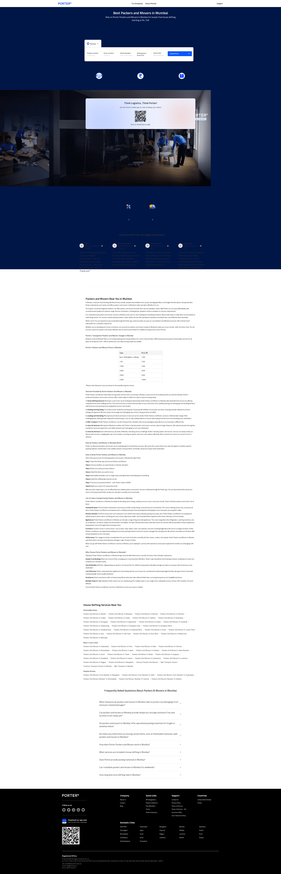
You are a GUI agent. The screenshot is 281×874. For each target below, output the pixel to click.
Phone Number (125, 53)
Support (220, 3)
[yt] (83, 810)
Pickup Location (92, 53)
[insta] (73, 810)
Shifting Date (141, 53)
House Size (157, 53)
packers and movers (127, 308)
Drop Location (108, 53)
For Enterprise (137, 3)
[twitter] (68, 810)
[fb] (64, 810)
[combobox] (93, 55)
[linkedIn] (78, 810)
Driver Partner (150, 3)
